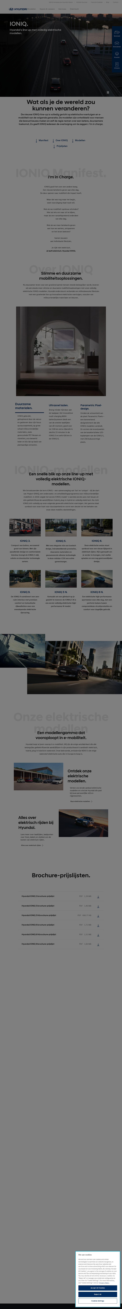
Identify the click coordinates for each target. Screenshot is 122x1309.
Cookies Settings (97, 1301)
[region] (97, 1279)
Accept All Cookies (98, 1288)
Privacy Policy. (104, 1283)
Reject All (97, 1294)
